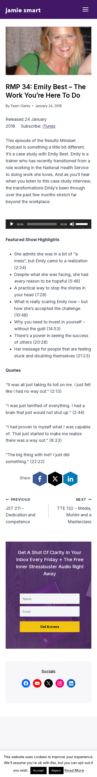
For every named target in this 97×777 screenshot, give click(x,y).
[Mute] (72, 224)
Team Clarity (20, 106)
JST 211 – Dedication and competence (20, 510)
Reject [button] (56, 770)
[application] (48, 224)
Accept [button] (38, 770)
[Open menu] (85, 9)
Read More (74, 770)
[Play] (11, 224)
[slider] (82, 223)
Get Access (49, 627)
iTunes (49, 126)
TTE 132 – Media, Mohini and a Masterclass (74, 510)
